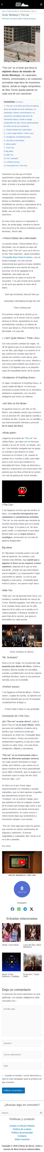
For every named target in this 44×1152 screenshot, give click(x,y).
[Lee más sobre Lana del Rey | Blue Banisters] (32, 932)
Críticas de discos (29, 19)
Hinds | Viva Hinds (10, 945)
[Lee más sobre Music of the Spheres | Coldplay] (11, 962)
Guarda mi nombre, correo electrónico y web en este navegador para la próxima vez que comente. (22, 1078)
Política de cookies (22, 1129)
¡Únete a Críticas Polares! (22, 1126)
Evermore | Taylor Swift (31, 975)
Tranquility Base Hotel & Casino (17, 257)
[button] (2, 4)
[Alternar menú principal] (41, 4)
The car (28, 438)
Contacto (22, 1136)
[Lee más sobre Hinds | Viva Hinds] (11, 932)
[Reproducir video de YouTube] (22, 491)
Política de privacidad (22, 1132)
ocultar (19, 102)
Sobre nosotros (22, 1139)
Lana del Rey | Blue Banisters (32, 946)
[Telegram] (25, 909)
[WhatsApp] (19, 909)
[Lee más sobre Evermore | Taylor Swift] (32, 962)
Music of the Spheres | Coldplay (10, 975)
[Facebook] (12, 909)
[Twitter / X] (31, 909)
